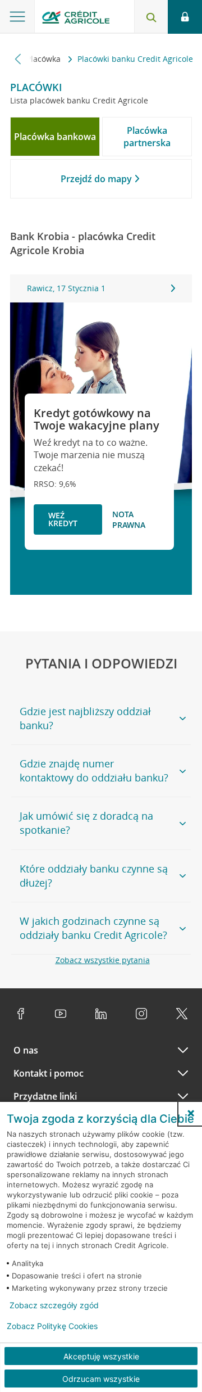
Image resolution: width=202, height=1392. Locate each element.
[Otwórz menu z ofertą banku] (17, 17)
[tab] (55, 136)
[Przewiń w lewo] (18, 59)
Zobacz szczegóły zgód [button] (54, 1305)
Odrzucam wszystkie (101, 1379)
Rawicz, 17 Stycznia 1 (66, 288)
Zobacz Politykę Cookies (52, 1326)
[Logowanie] (185, 17)
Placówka (44, 58)
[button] (191, 1113)
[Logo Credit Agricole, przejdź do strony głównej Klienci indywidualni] (75, 19)
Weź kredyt (62, 519)
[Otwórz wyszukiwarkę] (151, 17)
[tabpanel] (101, 288)
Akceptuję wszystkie (101, 1356)
